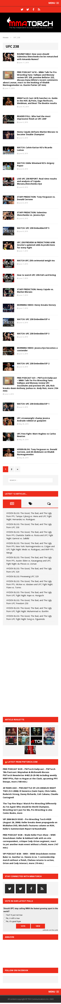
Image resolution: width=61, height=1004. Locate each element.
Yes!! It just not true (14, 915)
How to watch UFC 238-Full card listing (36, 275)
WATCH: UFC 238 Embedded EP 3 (33, 333)
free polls (55, 930)
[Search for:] (30, 480)
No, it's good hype (13, 921)
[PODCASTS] (39, 9)
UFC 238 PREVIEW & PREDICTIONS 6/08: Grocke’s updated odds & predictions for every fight (36, 245)
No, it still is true (13, 918)
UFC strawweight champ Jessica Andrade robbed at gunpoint (33, 419)
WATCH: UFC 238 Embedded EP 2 (33, 363)
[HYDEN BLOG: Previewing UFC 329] (36, 740)
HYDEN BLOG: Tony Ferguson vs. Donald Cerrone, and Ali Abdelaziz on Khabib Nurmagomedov (37, 452)
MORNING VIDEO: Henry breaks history (36, 305)
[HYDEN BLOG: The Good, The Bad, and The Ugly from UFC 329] (24, 740)
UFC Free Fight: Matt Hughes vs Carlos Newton (36, 435)
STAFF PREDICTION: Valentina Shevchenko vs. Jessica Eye (32, 213)
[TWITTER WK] (27, 9)
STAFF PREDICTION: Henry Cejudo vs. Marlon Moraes (35, 290)
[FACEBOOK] (33, 9)
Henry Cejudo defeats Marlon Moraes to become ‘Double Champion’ (37, 133)
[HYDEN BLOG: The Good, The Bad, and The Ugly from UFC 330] (24, 731)
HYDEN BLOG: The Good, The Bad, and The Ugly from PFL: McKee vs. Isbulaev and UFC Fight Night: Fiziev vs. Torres (29, 584)
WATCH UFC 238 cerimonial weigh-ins (36, 260)
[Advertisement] (24, 670)
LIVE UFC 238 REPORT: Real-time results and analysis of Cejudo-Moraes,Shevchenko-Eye (37, 181)
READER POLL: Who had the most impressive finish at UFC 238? (34, 117)
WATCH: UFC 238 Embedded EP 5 (33, 228)
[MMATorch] (30, 22)
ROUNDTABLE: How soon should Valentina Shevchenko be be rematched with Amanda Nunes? (37, 56)
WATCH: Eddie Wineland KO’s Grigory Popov (35, 164)
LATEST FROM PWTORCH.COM (22, 761)
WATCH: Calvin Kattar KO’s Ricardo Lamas (34, 148)
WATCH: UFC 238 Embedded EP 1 (33, 403)
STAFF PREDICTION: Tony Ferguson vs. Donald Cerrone (36, 198)
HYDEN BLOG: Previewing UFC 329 (22, 576)
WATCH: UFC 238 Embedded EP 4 (33, 319)
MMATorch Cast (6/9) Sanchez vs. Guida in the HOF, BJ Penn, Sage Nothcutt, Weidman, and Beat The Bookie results (37, 101)
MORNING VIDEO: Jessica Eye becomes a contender (37, 349)
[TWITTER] (22, 9)
